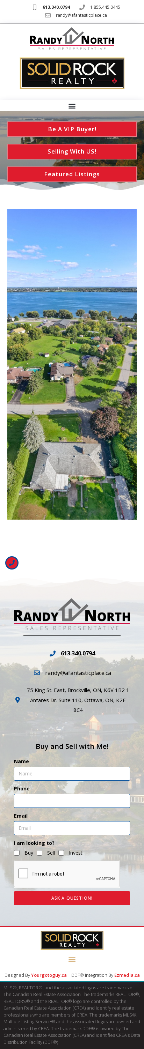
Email (21, 815)
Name (21, 761)
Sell (51, 852)
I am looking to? (34, 843)
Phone (22, 788)
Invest (75, 852)
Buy (28, 852)
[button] (72, 106)
